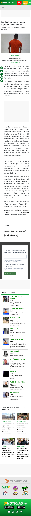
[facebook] (1, 67)
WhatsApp (7, 212)
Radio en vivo (25, 3)
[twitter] (1, 71)
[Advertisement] (16, 11)
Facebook (17, 210)
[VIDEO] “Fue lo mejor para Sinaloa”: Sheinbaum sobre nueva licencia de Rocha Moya (17, 387)
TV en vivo (19, 3)
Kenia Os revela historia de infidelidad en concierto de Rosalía (16, 377)
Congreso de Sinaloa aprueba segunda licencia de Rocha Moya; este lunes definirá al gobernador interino (17, 366)
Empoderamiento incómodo (17, 355)
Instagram (25, 210)
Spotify (23, 206)
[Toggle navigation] (3, 7)
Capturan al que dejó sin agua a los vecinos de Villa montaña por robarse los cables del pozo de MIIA (18, 345)
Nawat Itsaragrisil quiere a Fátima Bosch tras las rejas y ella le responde (17, 398)
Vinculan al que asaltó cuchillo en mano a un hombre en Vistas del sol (18, 334)
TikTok (17, 212)
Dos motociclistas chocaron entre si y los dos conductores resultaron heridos (17, 304)
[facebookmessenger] (1, 80)
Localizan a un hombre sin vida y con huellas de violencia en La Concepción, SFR (18, 323)
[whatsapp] (1, 77)
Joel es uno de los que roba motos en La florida (17, 313)
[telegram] (1, 74)
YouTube (26, 212)
